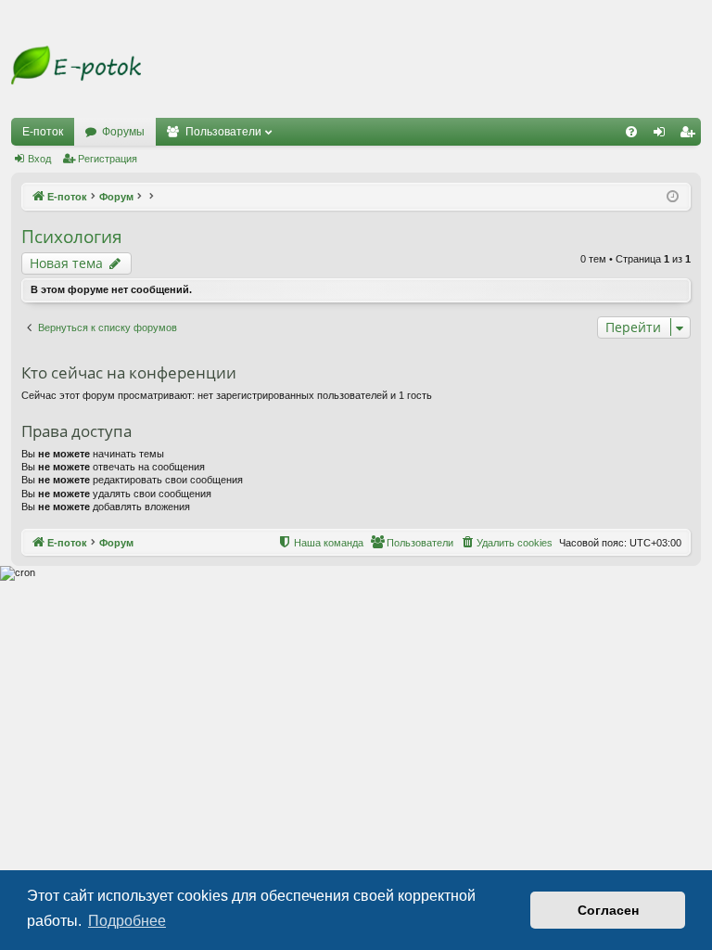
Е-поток (42, 131)
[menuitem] (631, 132)
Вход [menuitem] (663, 135)
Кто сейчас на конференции (128, 372)
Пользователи (223, 131)
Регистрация (107, 158)
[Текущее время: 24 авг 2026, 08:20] (673, 197)
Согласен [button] (608, 910)
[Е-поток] (76, 65)
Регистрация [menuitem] (690, 135)
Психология (71, 237)
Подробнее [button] (127, 921)
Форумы (123, 131)
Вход (39, 158)
